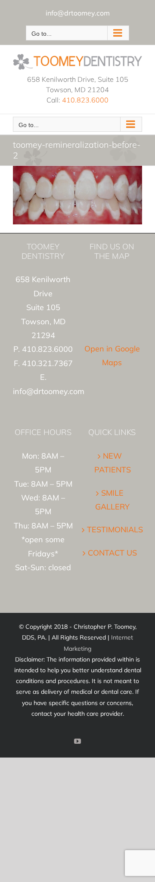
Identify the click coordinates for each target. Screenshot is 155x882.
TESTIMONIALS (112, 529)
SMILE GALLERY (112, 500)
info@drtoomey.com (78, 13)
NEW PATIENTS (112, 463)
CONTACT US (112, 553)
